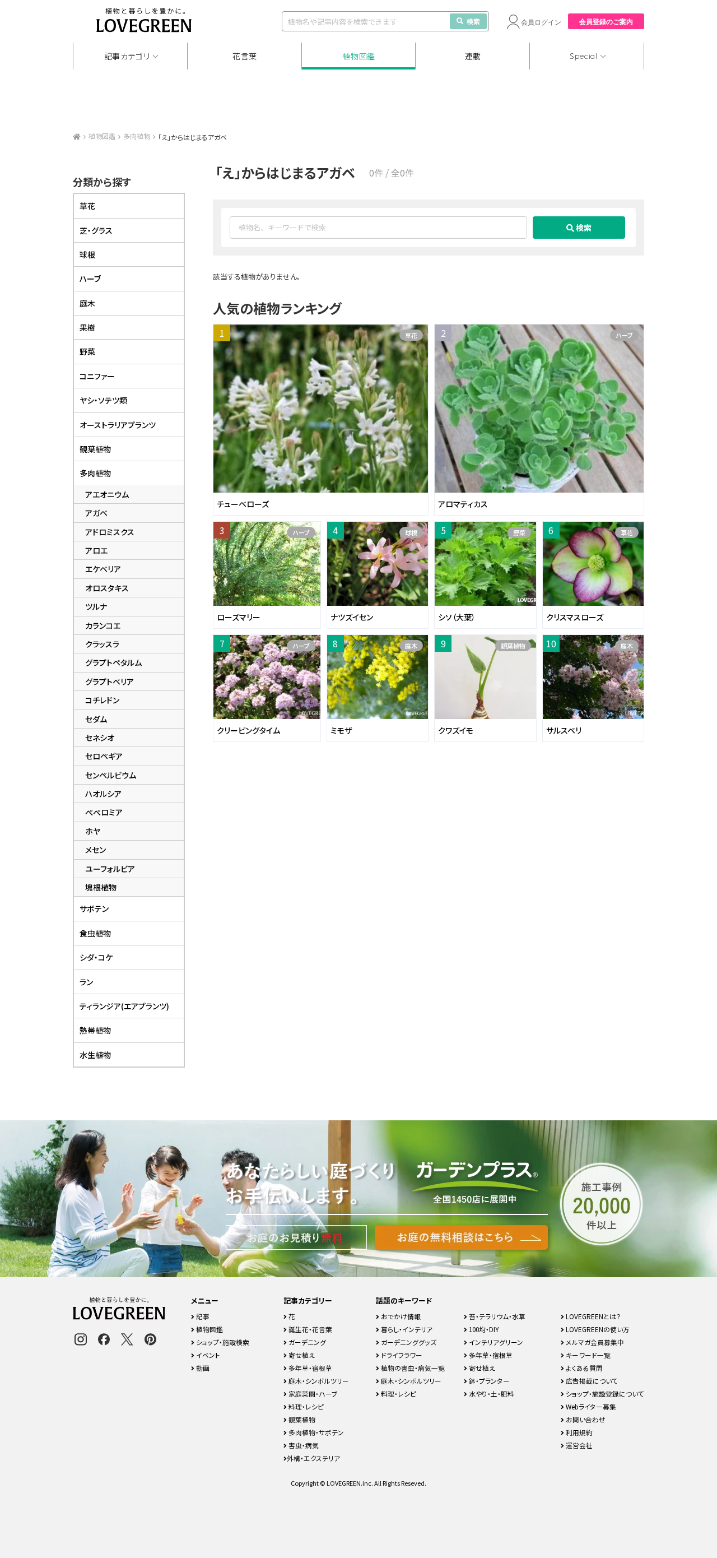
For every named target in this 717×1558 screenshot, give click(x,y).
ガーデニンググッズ (407, 1342)
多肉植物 (136, 136)
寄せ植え (301, 1355)
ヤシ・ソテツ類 (103, 400)
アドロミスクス (109, 531)
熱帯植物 (95, 1030)
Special (584, 56)
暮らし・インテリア (405, 1329)
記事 (201, 1316)
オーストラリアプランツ (118, 424)
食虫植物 (95, 933)
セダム (96, 719)
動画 (201, 1367)
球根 (411, 532)
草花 (411, 335)
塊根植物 (101, 887)
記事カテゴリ (127, 56)
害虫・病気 (303, 1445)
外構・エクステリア (313, 1458)
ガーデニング (306, 1342)
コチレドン (102, 700)
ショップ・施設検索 (221, 1342)
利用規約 (578, 1432)
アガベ (96, 512)
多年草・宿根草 (309, 1367)
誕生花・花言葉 (309, 1329)
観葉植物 (513, 645)
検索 (473, 21)
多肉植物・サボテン (315, 1432)
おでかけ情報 (400, 1316)
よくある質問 (583, 1367)
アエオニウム (107, 494)
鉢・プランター (488, 1380)
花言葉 (244, 56)
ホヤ (92, 831)
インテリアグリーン (495, 1342)
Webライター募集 (590, 1406)
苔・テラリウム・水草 (496, 1316)
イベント (207, 1355)
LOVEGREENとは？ (592, 1316)
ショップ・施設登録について (604, 1393)
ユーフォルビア (110, 868)
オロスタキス (107, 587)
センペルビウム (110, 775)
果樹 (87, 327)
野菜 (519, 532)
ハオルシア (103, 793)
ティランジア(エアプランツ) (124, 1006)
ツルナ (96, 606)
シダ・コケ (96, 957)
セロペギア (104, 756)
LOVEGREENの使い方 (597, 1329)
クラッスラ (102, 644)
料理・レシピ (305, 1406)
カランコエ (102, 625)
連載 (473, 56)
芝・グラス (96, 230)
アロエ (96, 550)
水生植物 (95, 1054)
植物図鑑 (358, 56)
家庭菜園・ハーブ (312, 1393)
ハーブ (624, 335)
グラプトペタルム (113, 662)
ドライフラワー (400, 1355)
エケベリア (103, 568)
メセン (95, 849)
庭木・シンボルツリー (318, 1380)
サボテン (94, 908)
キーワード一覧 (587, 1355)
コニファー (97, 376)
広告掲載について (591, 1380)
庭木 (411, 645)
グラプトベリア (109, 681)
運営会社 (578, 1445)
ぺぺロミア (104, 812)
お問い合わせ (585, 1419)
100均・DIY (483, 1329)
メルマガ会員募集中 (594, 1342)
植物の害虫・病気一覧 (412, 1367)
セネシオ (99, 737)
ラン (86, 981)
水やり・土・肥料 (490, 1393)
